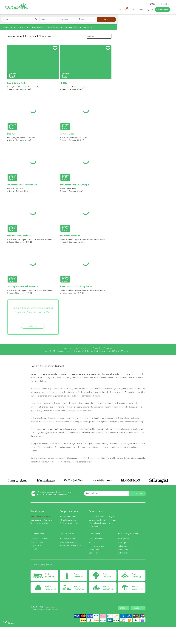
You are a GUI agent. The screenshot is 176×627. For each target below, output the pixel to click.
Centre (15, 188)
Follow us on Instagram (69, 542)
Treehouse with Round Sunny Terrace (76, 286)
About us (92, 542)
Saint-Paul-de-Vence (44, 239)
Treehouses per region (69, 523)
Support (34, 548)
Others (86, 27)
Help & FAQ (36, 545)
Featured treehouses (68, 516)
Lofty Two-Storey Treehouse (19, 235)
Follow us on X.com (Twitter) (70, 545)
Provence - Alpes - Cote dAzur (24, 239)
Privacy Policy (94, 549)
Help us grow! (123, 542)
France (9, 87)
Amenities (22, 27)
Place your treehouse (39, 538)
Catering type (7, 27)
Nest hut (10, 133)
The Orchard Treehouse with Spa (74, 184)
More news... (94, 526)
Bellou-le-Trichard (34, 87)
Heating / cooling (71, 27)
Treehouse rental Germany (41, 519)
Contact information (96, 538)
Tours (21, 188)
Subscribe (137, 493)
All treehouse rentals (68, 519)
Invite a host (122, 545)
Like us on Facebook (68, 538)
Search (106, 19)
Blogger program (125, 549)
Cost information (37, 542)
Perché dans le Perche (16, 82)
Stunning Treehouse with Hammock (22, 286)
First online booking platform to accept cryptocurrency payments (102, 519)
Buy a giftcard (123, 538)
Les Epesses (83, 87)
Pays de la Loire (72, 87)
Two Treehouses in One (70, 235)
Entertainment (36, 27)
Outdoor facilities (53, 27)
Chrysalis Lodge (67, 133)
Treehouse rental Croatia (40, 523)
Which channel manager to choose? (102, 523)
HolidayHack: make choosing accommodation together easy (102, 516)
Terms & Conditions (96, 545)
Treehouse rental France (40, 516)
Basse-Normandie (20, 87)
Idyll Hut (63, 82)
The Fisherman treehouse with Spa (22, 184)
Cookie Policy (94, 552)
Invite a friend (123, 552)
